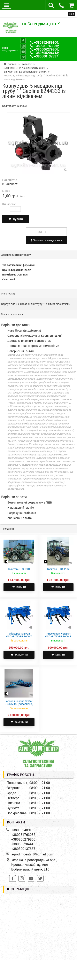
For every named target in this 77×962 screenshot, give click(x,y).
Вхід (71, 13)
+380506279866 (46, 49)
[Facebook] (23, 40)
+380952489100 (46, 42)
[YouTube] (23, 51)
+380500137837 (46, 56)
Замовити (20, 654)
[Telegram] (23, 57)
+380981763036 (46, 45)
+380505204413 (46, 52)
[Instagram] (23, 46)
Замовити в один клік (47, 240)
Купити (17, 219)
